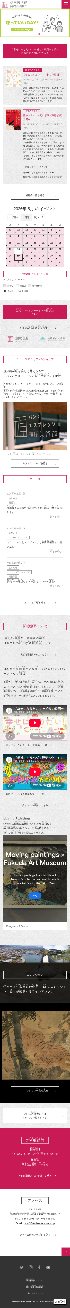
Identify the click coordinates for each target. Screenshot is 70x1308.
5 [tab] (43, 34)
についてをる (35, 654)
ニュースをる (35, 602)
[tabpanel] (35, 23)
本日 (28, 217)
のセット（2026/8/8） (31, 581)
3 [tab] (35, 34)
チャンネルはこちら (35, 805)
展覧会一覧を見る (35, 195)
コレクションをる (35, 1090)
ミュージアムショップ (19, 572)
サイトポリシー (34, 1293)
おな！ (35, 327)
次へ (36, 217)
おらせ (13, 498)
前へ (16, 217)
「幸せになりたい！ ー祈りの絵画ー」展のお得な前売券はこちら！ (35, 51)
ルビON (60, 1301)
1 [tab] (27, 34)
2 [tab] (31, 34)
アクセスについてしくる (35, 1234)
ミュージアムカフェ (18, 537)
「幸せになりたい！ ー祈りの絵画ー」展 (25, 745)
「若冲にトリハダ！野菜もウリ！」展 (23, 794)
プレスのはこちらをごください (34, 1115)
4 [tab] (39, 34)
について (34, 1280)
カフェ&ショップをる (35, 463)
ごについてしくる (35, 1175)
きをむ (56, 517)
